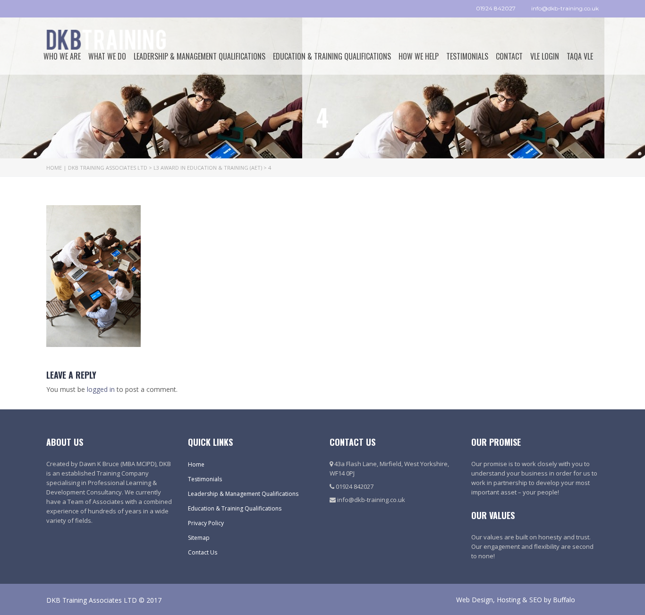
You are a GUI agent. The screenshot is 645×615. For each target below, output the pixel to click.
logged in (101, 389)
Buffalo (564, 599)
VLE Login (544, 56)
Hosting (508, 599)
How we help (419, 56)
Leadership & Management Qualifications (199, 56)
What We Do (107, 56)
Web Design (474, 599)
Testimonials (467, 56)
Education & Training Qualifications (332, 56)
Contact (509, 56)
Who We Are (62, 56)
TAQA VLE (580, 56)
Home (196, 464)
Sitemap (199, 538)
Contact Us (202, 552)
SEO (535, 599)
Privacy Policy (206, 523)
